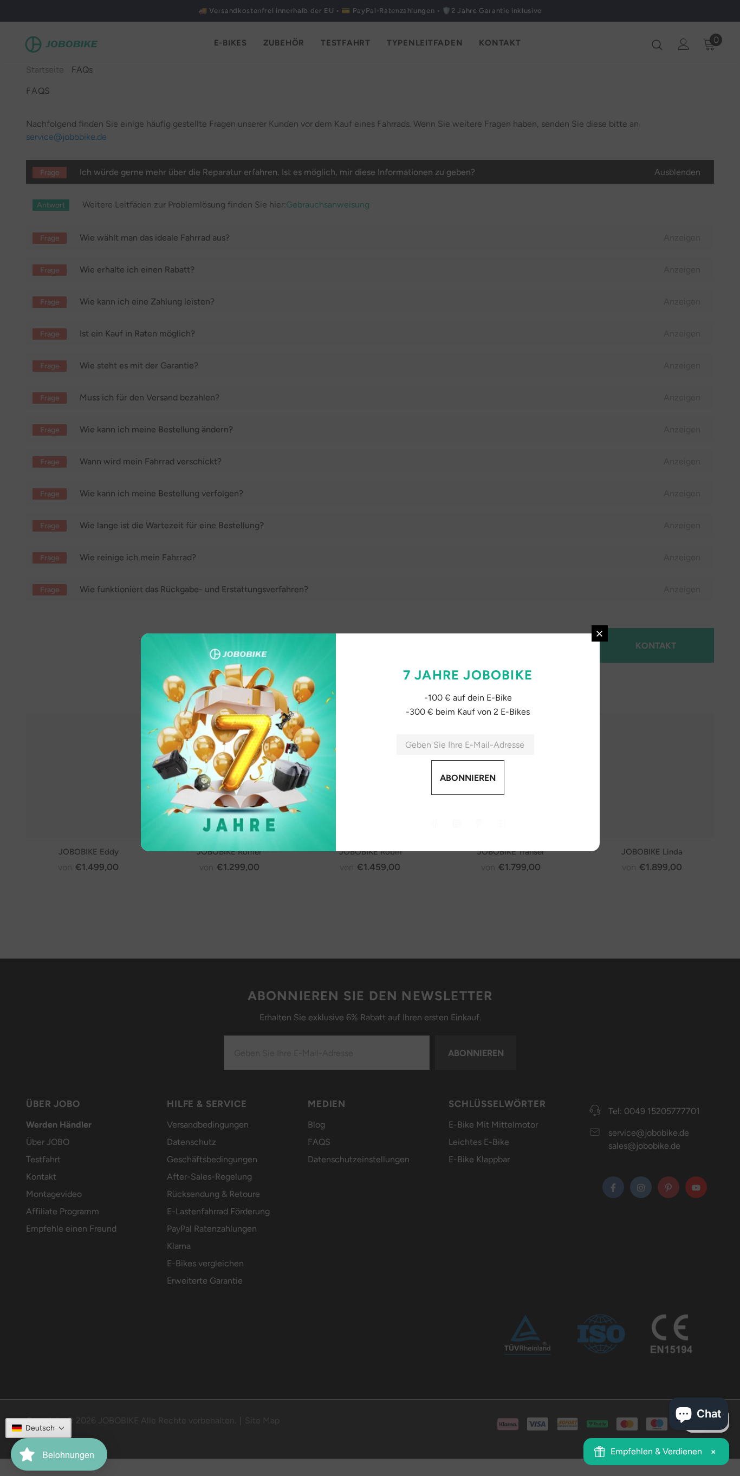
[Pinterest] (479, 823)
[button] (38, 1428)
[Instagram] (457, 823)
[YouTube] (501, 823)
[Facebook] (434, 823)
